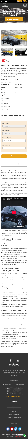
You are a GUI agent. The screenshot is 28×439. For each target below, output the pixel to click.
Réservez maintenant (15, 19)
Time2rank (18, 436)
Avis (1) (17, 164)
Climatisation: (5, 84)
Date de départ (6, 138)
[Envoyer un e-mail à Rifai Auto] (6, 1)
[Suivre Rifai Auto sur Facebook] (8, 429)
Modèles (14, 406)
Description (11, 164)
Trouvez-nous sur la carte (14, 396)
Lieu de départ (6, 123)
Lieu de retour (6, 130)
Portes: (3, 92)
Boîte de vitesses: (6, 82)
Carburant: (4, 79)
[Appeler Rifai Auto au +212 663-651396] (3, 1)
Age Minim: (4, 95)
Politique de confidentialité (14, 417)
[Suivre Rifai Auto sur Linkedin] (19, 429)
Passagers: (4, 87)
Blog (14, 409)
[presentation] (2, 52)
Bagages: (4, 89)
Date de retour (6, 145)
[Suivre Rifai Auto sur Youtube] (12, 429)
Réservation (14, 156)
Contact (14, 411)
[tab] (11, 164)
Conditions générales (14, 414)
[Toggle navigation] (25, 5)
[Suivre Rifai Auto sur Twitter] (16, 429)
